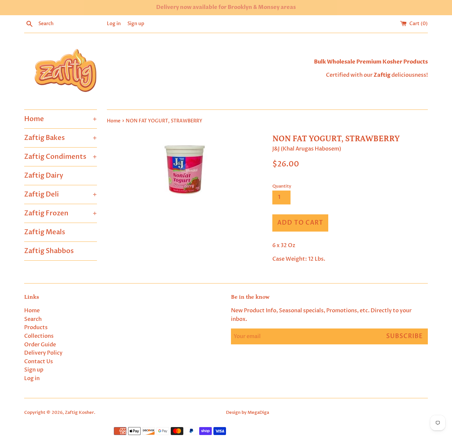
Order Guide (40, 344)
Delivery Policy (43, 353)
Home (60, 118)
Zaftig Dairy (43, 175)
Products (36, 327)
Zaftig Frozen (60, 213)
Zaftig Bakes (60, 137)
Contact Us (38, 361)
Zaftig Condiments (60, 156)
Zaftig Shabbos (49, 250)
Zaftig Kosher (79, 412)
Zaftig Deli (60, 194)
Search (33, 319)
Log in (114, 24)
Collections (39, 336)
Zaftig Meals (44, 232)
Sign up (135, 24)
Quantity (281, 186)
